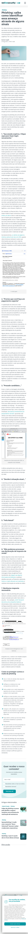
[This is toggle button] (25, 3)
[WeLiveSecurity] (11, 3)
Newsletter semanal (10, 786)
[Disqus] (14, 867)
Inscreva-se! (9, 791)
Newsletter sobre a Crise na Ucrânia (14, 783)
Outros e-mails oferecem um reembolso (13, 581)
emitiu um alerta (6, 215)
